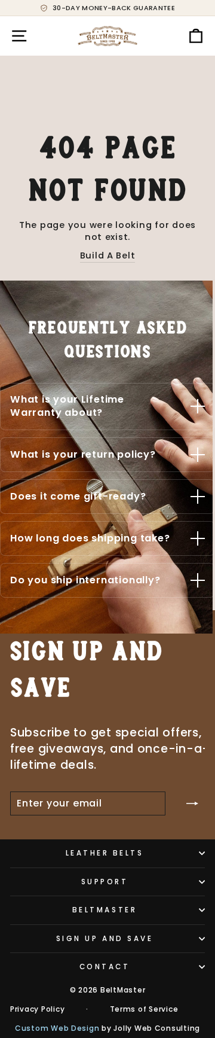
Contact (104, 967)
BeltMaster (104, 910)
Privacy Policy (37, 1009)
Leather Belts (105, 853)
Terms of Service (144, 1009)
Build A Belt (108, 255)
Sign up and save (104, 938)
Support (104, 882)
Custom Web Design (57, 1028)
